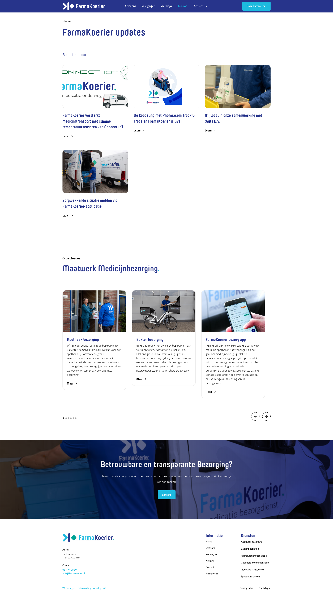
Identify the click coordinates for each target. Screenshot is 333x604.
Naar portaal (212, 573)
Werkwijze (167, 6)
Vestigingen (148, 6)
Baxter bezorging (250, 549)
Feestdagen (265, 588)
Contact (166, 495)
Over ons (130, 6)
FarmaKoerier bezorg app (254, 556)
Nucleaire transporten (252, 569)
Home (209, 541)
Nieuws (182, 6)
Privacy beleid (247, 588)
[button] (200, 6)
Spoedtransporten (250, 576)
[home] (84, 6)
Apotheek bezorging (251, 542)
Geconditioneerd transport (255, 563)
